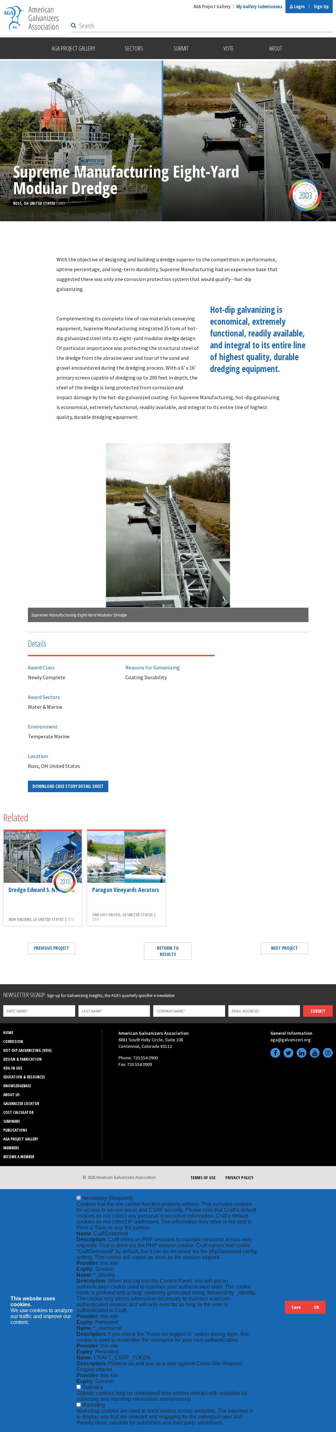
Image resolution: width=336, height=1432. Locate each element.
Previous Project (51, 948)
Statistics (92, 1387)
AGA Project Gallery (212, 6)
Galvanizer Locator (21, 1103)
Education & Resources (24, 1077)
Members (11, 1148)
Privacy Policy (239, 1178)
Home (8, 1032)
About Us (11, 1094)
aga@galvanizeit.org (290, 1040)
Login (299, 6)
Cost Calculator (18, 1112)
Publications (15, 1130)
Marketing (93, 1405)
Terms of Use (203, 1178)
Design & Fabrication (22, 1059)
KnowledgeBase (17, 1086)
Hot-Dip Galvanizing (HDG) (27, 1050)
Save (296, 1307)
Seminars (11, 1121)
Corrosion (13, 1041)
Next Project (284, 948)
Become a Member (18, 1157)
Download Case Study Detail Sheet (68, 786)
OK (316, 1307)
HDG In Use (12, 1068)
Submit (318, 1011)
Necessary (107, 1198)
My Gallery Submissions (259, 6)
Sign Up (321, 6)
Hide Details (276, 1310)
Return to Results (168, 951)
